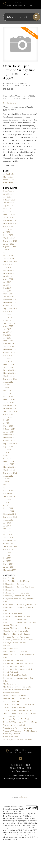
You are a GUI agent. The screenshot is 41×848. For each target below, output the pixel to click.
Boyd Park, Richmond (11, 578)
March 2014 (8, 426)
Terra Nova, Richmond (11, 716)
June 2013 (7, 452)
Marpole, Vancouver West (13, 660)
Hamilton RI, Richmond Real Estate (16, 634)
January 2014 (8, 432)
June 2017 (7, 332)
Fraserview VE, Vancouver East (15, 619)
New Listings (8, 177)
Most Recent (8, 191)
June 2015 (7, 388)
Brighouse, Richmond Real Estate (16, 593)
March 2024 (8, 235)
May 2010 (7, 529)
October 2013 (9, 440)
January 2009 (8, 567)
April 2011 (7, 505)
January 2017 (8, 346)
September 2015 (10, 379)
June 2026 (7, 194)
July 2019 (7, 282)
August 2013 (8, 446)
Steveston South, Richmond (14, 707)
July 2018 (7, 314)
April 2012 (7, 487)
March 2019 (8, 294)
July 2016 (7, 358)
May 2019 (7, 288)
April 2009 (7, 561)
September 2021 (10, 247)
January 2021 (8, 258)
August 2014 (8, 414)
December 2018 (9, 299)
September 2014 (10, 411)
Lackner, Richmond (10, 648)
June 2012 (7, 482)
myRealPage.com (24, 797)
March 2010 (8, 534)
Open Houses (8, 180)
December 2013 (9, 435)
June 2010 (7, 526)
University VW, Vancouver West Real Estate (20, 722)
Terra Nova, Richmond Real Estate (16, 719)
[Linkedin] (20, 758)
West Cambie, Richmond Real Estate (17, 728)
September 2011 (10, 496)
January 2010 (8, 537)
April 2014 (7, 423)
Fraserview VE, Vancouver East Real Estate (20, 622)
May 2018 (7, 320)
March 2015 (8, 396)
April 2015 (7, 393)
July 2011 (7, 499)
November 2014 (9, 408)
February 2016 (9, 364)
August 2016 (8, 355)
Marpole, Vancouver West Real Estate (18, 663)
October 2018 (9, 305)
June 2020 (7, 267)
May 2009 (7, 558)
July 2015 (7, 385)
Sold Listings (8, 183)
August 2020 (8, 264)
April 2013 (7, 458)
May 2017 (7, 335)
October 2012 (9, 470)
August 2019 (8, 279)
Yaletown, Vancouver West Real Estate (18, 739)
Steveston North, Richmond (14, 701)
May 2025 (7, 208)
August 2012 (8, 476)
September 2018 (10, 308)
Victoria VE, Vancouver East (14, 725)
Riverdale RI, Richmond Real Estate (17, 689)
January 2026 (8, 203)
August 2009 (8, 549)
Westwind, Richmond (11, 734)
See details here (9, 103)
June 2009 (7, 555)
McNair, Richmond (10, 672)
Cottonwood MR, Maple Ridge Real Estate (19, 604)
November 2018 (9, 302)
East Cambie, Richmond (12, 613)
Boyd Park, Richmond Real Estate (16, 581)
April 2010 (7, 531)
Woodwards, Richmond (12, 737)
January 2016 (8, 367)
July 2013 (7, 449)
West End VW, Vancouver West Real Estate (20, 731)
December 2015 (9, 370)
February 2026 (9, 200)
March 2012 (8, 490)
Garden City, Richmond (12, 625)
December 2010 (9, 514)
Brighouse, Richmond (11, 590)
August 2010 (8, 520)
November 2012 (9, 467)
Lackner (6, 645)
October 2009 (9, 543)
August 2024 (8, 226)
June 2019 (7, 285)
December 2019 (9, 270)
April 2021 (7, 252)
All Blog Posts (8, 174)
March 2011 (8, 508)
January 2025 (8, 217)
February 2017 (9, 344)
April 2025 (7, 211)
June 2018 (7, 317)
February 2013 (9, 461)
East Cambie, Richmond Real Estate (17, 616)
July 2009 (7, 552)
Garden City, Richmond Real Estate (16, 628)
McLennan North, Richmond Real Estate (19, 669)
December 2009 (9, 540)
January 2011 (8, 511)
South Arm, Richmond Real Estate (16, 698)
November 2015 (9, 373)
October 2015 (9, 376)
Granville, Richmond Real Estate (15, 631)
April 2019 (7, 291)
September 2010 (10, 517)
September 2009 (10, 546)
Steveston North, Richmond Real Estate (18, 704)
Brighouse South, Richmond (13, 584)
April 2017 (7, 338)
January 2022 (8, 244)
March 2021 (8, 255)
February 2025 (9, 214)
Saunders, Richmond (11, 692)
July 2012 (7, 479)
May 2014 (7, 420)
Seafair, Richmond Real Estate (14, 695)
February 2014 (9, 429)
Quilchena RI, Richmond (12, 684)
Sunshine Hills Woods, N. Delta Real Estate (19, 713)
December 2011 (9, 493)
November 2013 (9, 438)
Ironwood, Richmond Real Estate (20, 86)
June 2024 (7, 229)
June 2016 (7, 361)
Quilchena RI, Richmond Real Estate (17, 687)
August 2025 (8, 205)
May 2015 (7, 390)
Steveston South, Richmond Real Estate (18, 710)
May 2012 (7, 484)
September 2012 (10, 473)
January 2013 (8, 464)
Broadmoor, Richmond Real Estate (16, 596)
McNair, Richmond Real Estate (15, 675)
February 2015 (9, 399)
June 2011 (7, 502)
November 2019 (9, 273)
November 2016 (9, 349)
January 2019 (8, 296)
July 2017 (7, 329)
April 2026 (7, 197)
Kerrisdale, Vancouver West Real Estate (18, 640)
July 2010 (7, 523)
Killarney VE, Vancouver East (14, 643)
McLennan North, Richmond (14, 666)
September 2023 (10, 241)
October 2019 (9, 276)
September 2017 (10, 323)
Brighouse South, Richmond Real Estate (18, 587)
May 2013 (7, 455)
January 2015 (8, 402)
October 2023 (9, 238)
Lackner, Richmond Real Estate (15, 651)
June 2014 (7, 417)
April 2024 (7, 232)
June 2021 (7, 250)
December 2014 (9, 405)
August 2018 (8, 311)
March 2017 (8, 341)
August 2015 (8, 382)
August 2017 (8, 326)
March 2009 (8, 564)
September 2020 (10, 261)
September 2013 (10, 443)
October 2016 (9, 352)
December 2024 (9, 220)
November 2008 (9, 570)
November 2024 (9, 223)
